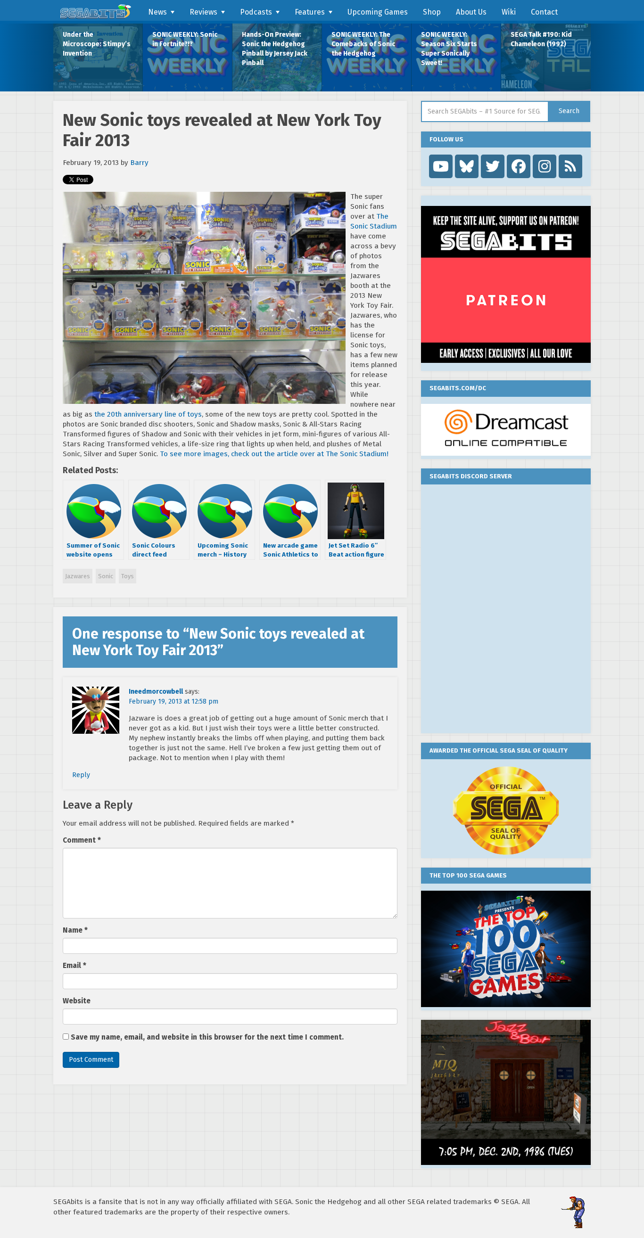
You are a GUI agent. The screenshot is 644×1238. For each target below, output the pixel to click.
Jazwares (77, 576)
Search (569, 111)
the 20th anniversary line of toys (148, 414)
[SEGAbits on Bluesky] (467, 166)
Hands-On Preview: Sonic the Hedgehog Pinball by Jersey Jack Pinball (274, 49)
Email (74, 965)
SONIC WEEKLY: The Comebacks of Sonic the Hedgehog (363, 44)
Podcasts (256, 12)
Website (77, 1001)
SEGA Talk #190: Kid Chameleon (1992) (541, 39)
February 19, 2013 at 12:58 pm (173, 701)
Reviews (203, 12)
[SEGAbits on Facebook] (518, 166)
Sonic (105, 576)
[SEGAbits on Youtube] (441, 166)
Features (310, 12)
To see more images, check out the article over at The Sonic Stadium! (274, 454)
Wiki (509, 12)
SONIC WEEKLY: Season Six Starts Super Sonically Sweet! (449, 49)
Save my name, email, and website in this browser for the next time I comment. (207, 1037)
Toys (127, 576)
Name (75, 930)
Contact (544, 12)
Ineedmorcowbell (156, 692)
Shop (432, 12)
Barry (139, 162)
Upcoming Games (377, 12)
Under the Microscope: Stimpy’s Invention (97, 44)
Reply (81, 775)
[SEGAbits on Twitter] (492, 166)
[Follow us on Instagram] (544, 166)
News (157, 12)
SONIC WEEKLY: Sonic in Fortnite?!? (184, 39)
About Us (471, 12)
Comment (82, 840)
